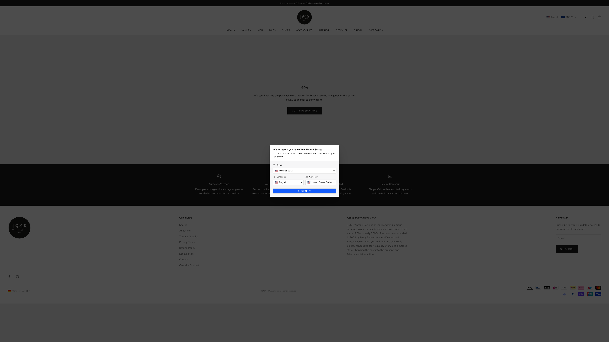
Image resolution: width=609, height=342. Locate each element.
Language (281, 177)
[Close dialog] (337, 147)
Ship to (280, 165)
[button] (304, 171)
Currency (313, 177)
